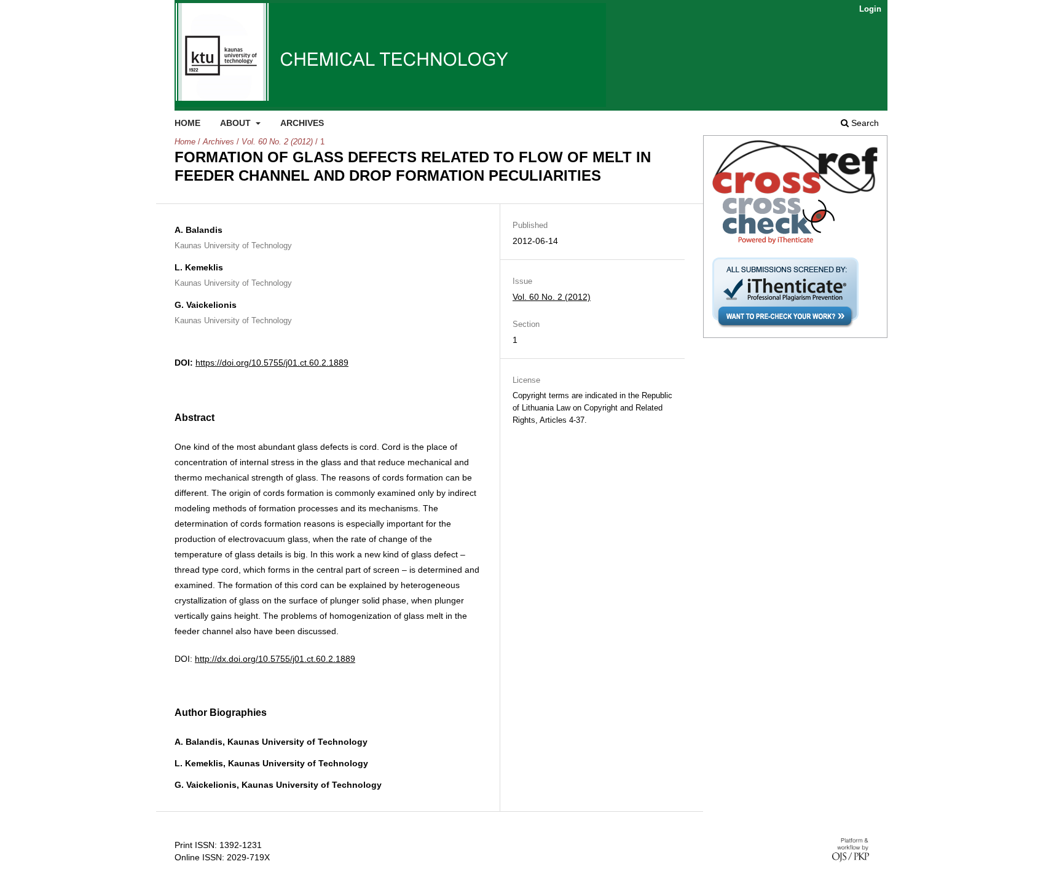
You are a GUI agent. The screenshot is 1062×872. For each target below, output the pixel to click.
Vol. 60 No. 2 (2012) (277, 141)
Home (187, 123)
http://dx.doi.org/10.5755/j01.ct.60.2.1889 (275, 659)
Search (864, 123)
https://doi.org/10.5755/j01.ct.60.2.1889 (271, 362)
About (236, 123)
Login (870, 9)
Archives (302, 123)
